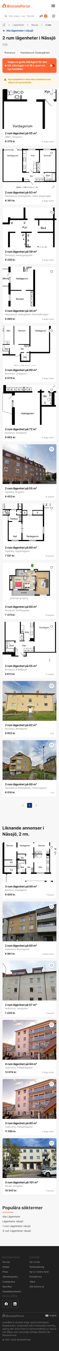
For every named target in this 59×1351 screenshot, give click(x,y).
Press (5, 1271)
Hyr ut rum (34, 1262)
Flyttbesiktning (36, 1267)
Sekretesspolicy (10, 1276)
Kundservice (35, 1276)
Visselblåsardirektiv (11, 1291)
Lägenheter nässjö (12, 1221)
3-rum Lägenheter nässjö (16, 1230)
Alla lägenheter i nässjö (19, 30)
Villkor (32, 1281)
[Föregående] (22, 805)
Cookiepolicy (8, 1281)
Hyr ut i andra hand (39, 1271)
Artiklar (5, 1267)
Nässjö (34, 25)
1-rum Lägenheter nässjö (16, 1226)
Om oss (6, 1262)
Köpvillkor (7, 1286)
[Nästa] (36, 805)
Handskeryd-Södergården (35, 52)
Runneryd (9, 52)
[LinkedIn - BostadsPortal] (15, 1304)
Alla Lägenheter (11, 1216)
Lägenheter (18, 25)
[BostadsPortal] (16, 5)
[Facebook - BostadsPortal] (6, 1304)
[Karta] (54, 16)
